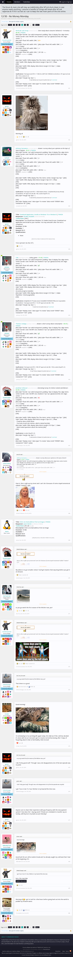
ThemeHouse (46, 949)
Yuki (17, 257)
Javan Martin (27, 524)
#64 (69, 249)
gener (7, 106)
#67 (69, 445)
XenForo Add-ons (6, 951)
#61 (69, 88)
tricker (7, 714)
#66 (69, 379)
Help (63, 951)
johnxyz (7, 267)
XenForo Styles (16, 951)
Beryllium (58, 951)
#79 (69, 888)
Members (17, 2)
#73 (69, 689)
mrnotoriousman (6, 40)
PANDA (23, 33)
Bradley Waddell (29, 216)
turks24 (7, 158)
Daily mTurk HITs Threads (14, 18)
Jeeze (7, 531)
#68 (69, 513)
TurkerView (54, 80)
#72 (69, 666)
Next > (37, 25)
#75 (69, 767)
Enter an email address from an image (32, 522)
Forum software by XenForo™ (36, 947)
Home (2, 2)
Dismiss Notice (70, 7)
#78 (69, 861)
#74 (69, 746)
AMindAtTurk (7, 845)
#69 (69, 540)
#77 (69, 820)
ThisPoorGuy (30, 18)
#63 (69, 206)
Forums (9, 2)
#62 (69, 140)
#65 (69, 315)
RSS (70, 951)
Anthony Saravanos (22, 148)
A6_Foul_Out (7, 596)
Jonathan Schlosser (22, 388)
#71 (69, 613)
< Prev (10, 25)
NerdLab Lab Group (22, 30)
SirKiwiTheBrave (7, 463)
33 (33, 25)
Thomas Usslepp (21, 324)
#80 (69, 913)
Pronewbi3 (19, 913)
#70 (69, 578)
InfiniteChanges (7, 684)
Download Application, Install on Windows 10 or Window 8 (38, 214)
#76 (69, 791)
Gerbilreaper (7, 397)
